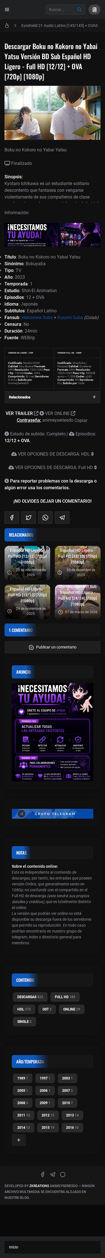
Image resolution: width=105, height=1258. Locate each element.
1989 (22, 1078)
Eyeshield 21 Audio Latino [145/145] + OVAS (59, 25)
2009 (45, 1103)
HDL (24, 1009)
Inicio (13, 1247)
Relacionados (20, 397)
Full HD (65, 997)
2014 (23, 1128)
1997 (45, 1078)
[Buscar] (79, 9)
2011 (23, 1115)
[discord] (63, 1174)
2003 (67, 1078)
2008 (22, 1103)
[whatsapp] (45, 517)
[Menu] (7, 9)
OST (47, 1009)
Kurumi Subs (70, 317)
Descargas (30, 997)
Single (24, 1022)
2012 (48, 1115)
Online (71, 1009)
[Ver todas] (19, 1140)
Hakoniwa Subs (37, 317)
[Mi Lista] (94, 9)
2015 (48, 1128)
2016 (72, 1128)
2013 (72, 1115)
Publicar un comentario (56, 647)
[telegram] (62, 517)
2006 (45, 1091)
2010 (67, 1103)
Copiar (81, 420)
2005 (22, 1091)
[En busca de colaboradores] (52, 235)
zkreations (39, 1186)
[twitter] (28, 517)
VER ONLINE (57, 413)
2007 (67, 1091)
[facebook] (11, 517)
